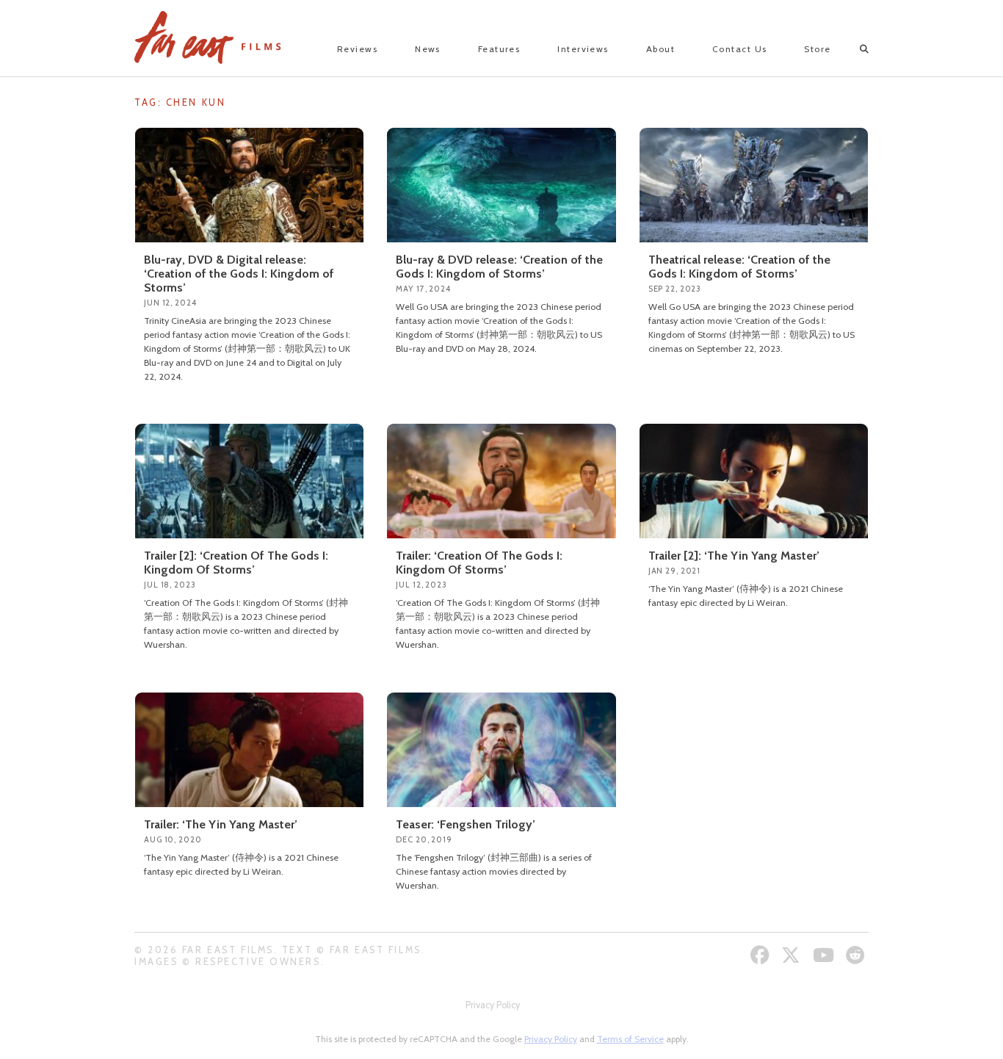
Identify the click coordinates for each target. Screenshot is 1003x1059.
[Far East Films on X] (792, 955)
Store (817, 48)
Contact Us (739, 48)
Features (499, 48)
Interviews (582, 48)
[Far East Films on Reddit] (857, 955)
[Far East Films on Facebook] (761, 955)
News (428, 48)
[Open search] (851, 49)
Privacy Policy (493, 1005)
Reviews (357, 48)
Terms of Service (630, 1038)
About (660, 48)
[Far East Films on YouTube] (825, 955)
